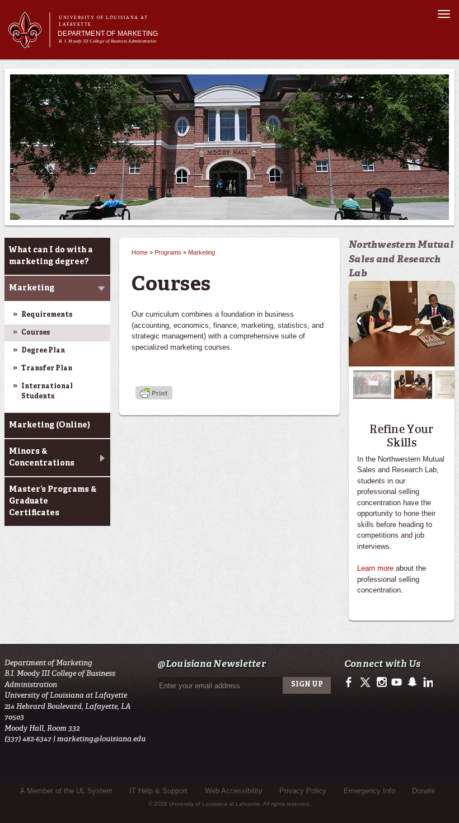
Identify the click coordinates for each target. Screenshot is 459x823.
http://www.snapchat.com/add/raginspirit (412, 682)
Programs (167, 252)
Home (140, 252)
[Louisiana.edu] (28, 43)
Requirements (46, 315)
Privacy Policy (302, 791)
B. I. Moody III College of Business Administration (107, 41)
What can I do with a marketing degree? (51, 256)
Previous (359, 321)
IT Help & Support (158, 791)
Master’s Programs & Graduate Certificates (53, 501)
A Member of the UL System (66, 791)
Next (444, 321)
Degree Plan (43, 350)
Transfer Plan (46, 368)
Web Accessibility (234, 791)
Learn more (375, 568)
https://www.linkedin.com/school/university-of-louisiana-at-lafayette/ (427, 682)
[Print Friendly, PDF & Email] (153, 393)
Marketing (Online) (49, 425)
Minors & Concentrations (41, 457)
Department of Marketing (108, 33)
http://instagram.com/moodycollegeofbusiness (381, 682)
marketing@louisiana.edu (101, 739)
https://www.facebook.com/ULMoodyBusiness (351, 682)
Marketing (31, 288)
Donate (423, 791)
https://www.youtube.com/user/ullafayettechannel (396, 682)
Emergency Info (369, 791)
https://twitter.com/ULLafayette (366, 682)
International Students (47, 391)
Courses (35, 333)
